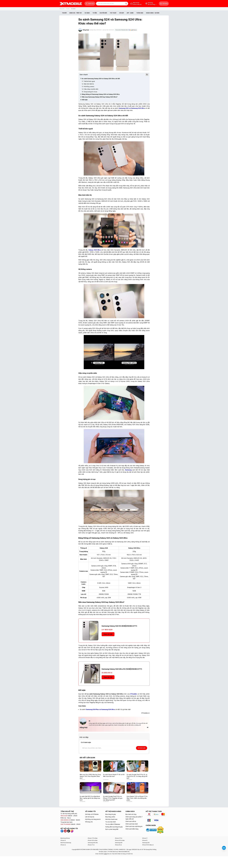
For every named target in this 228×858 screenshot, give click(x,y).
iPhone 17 (144, 838)
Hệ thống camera (88, 86)
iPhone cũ (63, 845)
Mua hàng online (110, 817)
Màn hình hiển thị (88, 84)
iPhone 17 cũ (91, 845)
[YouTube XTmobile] (65, 831)
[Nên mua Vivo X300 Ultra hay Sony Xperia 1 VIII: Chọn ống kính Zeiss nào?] (90, 766)
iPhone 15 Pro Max (120, 840)
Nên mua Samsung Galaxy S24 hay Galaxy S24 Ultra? (98, 97)
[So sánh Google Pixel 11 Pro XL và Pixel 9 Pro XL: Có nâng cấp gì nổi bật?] (137, 766)
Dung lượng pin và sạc (89, 91)
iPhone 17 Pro (118, 838)
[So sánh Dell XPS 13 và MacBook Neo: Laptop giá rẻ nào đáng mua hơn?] (90, 787)
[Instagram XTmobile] (71, 831)
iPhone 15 (144, 840)
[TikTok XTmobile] (68, 831)
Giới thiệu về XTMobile (92, 814)
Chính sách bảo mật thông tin (133, 826)
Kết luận (84, 100)
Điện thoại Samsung (66, 842)
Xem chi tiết (108, 634)
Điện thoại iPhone (65, 838)
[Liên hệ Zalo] (224, 848)
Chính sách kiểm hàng (131, 829)
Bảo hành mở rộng (130, 814)
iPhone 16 (63, 840)
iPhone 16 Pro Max (92, 840)
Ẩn (147, 74)
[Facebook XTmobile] (62, 831)
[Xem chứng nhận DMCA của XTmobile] (160, 830)
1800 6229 (136, 2)
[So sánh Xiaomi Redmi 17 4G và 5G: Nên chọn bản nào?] (114, 766)
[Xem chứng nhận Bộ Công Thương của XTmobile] (151, 830)
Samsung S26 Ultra (93, 842)
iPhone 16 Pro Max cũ (147, 845)
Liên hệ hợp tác (89, 817)
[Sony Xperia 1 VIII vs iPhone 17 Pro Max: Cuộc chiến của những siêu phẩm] (137, 787)
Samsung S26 (118, 842)
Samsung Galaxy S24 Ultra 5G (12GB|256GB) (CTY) (122, 669)
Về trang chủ (89, 822)
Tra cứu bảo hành (110, 822)
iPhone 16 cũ (118, 845)
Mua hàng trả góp (110, 814)
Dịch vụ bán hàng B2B (111, 829)
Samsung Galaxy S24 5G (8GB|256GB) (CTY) (119, 626)
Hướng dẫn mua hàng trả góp (114, 827)
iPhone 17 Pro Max (92, 838)
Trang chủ (61, 8)
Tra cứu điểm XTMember (112, 824)
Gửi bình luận (141, 748)
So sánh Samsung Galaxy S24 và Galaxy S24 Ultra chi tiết (100, 78)
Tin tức (67, 8)
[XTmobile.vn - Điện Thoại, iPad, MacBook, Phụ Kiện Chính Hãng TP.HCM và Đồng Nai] (70, 3)
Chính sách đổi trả (130, 821)
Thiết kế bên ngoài (88, 81)
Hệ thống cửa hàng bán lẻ (92, 819)
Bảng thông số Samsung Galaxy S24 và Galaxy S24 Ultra (100, 94)
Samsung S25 (145, 842)
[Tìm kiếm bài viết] (126, 3)
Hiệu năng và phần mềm (90, 89)
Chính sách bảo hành (131, 824)
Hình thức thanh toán (111, 819)
